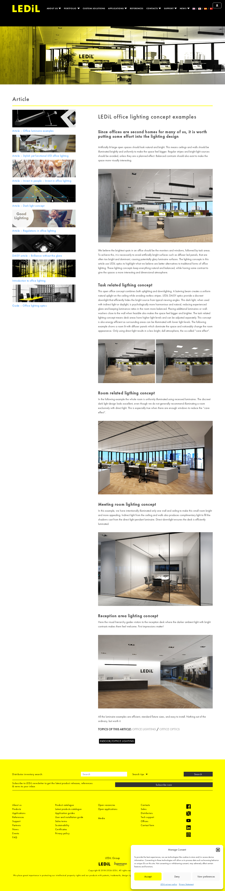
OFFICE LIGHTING (144, 729)
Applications (116, 8)
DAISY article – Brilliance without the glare (37, 255)
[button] (218, 850)
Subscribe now (164, 784)
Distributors (147, 813)
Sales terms (61, 821)
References (136, 8)
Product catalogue (64, 805)
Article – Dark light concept (28, 206)
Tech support (147, 817)
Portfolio (70, 8)
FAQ (14, 837)
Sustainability (62, 825)
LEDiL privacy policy (168, 884)
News (183, 8)
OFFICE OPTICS (169, 729)
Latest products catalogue (68, 809)
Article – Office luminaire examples (33, 131)
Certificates (61, 829)
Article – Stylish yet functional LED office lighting (40, 156)
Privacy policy (62, 833)
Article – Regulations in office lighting (34, 231)
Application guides (65, 813)
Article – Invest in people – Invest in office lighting (41, 181)
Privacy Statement (186, 884)
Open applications (107, 809)
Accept (148, 876)
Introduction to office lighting (29, 280)
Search (198, 774)
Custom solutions (94, 8)
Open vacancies (106, 805)
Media (101, 818)
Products (16, 809)
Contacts (152, 8)
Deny (177, 876)
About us (53, 8)
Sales (143, 809)
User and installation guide (69, 817)
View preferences (206, 876)
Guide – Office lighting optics (29, 305)
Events (15, 833)
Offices (144, 821)
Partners (16, 825)
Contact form (147, 825)
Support (169, 8)
